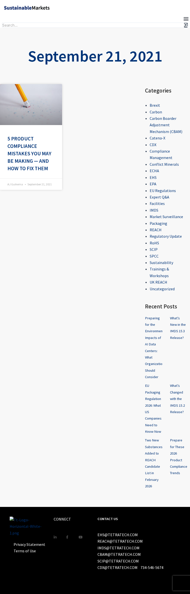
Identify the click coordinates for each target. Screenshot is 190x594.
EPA (153, 183)
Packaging (158, 223)
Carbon (156, 111)
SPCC (154, 256)
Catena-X (157, 137)
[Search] (186, 25)
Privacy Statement (29, 544)
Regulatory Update (166, 236)
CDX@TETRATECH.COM (117, 567)
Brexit (155, 105)
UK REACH (158, 282)
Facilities (157, 203)
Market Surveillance (166, 216)
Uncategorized (162, 288)
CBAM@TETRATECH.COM (119, 554)
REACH (156, 229)
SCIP (154, 249)
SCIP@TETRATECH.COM (118, 561)
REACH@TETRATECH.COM (120, 541)
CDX (153, 144)
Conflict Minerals (164, 164)
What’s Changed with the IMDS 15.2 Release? (177, 398)
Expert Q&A (159, 197)
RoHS (154, 242)
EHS (153, 177)
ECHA (154, 170)
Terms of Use (25, 550)
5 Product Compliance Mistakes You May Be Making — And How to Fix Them (29, 153)
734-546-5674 (152, 567)
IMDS (154, 210)
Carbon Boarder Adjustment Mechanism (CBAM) (166, 125)
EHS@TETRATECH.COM (117, 534)
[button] (186, 18)
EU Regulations (163, 190)
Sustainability (161, 262)
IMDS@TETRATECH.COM (118, 547)
